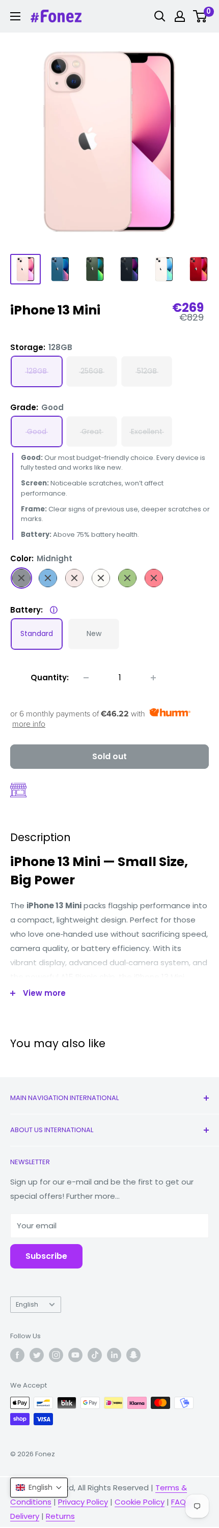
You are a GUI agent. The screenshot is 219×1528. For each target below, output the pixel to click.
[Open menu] (15, 16)
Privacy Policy (83, 1501)
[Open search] (160, 16)
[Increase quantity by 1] (153, 677)
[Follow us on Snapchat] (133, 1355)
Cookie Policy (140, 1501)
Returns (60, 1516)
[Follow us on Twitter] (37, 1355)
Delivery (24, 1516)
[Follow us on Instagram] (56, 1355)
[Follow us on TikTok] (95, 1355)
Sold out (109, 756)
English (27, 1304)
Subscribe (46, 1256)
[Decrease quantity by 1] (86, 677)
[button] (39, 1487)
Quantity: (50, 677)
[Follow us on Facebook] (17, 1355)
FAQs (180, 1501)
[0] (200, 16)
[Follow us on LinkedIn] (114, 1355)
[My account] (180, 16)
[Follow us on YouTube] (75, 1355)
